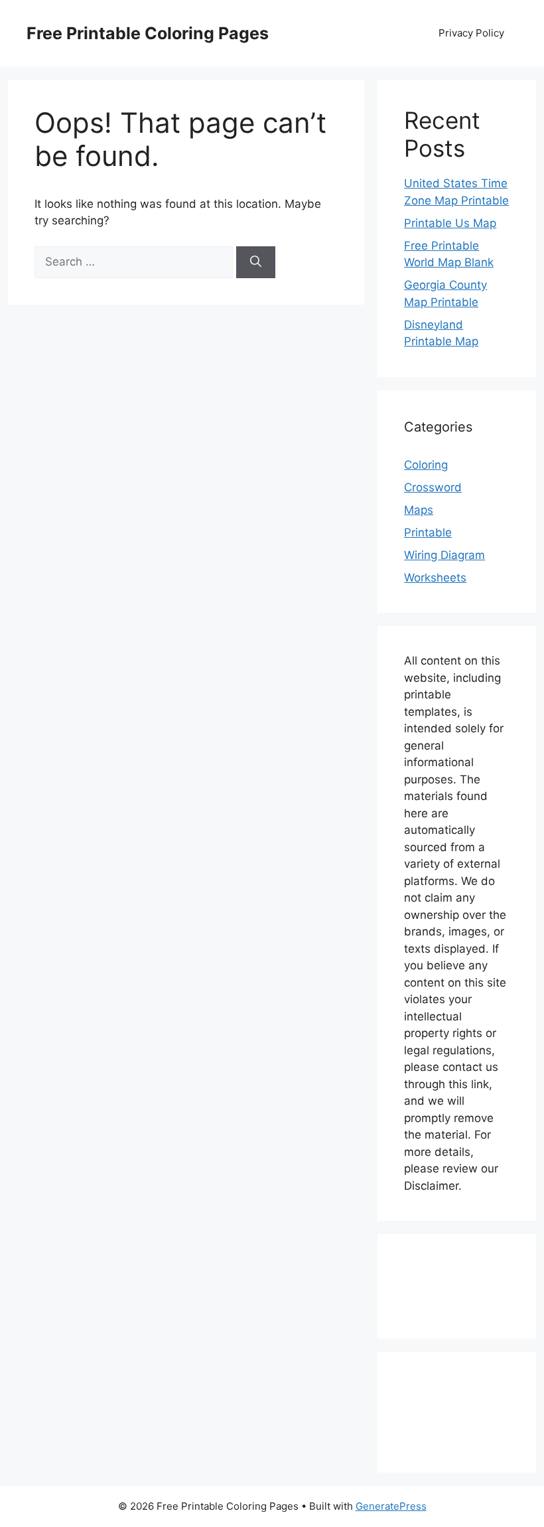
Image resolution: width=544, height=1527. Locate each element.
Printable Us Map (450, 223)
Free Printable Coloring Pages (148, 33)
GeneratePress (391, 1506)
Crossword (433, 487)
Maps (418, 510)
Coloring (426, 464)
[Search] (255, 262)
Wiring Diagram (444, 555)
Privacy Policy (471, 33)
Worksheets (435, 577)
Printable (428, 532)
